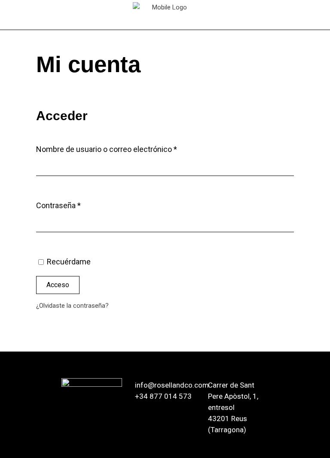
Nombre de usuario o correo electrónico (124, 149)
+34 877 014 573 (163, 396)
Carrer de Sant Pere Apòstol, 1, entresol (233, 396)
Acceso (57, 285)
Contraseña (76, 205)
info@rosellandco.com (172, 385)
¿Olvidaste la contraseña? (72, 305)
